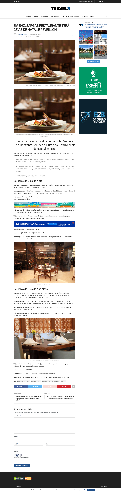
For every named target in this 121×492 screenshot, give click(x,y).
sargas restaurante (54, 381)
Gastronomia (31, 36)
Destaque (20, 21)
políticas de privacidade (79, 490)
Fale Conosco (17, 1)
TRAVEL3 (84, 16)
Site (47, 444)
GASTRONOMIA (55, 16)
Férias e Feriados (24, 36)
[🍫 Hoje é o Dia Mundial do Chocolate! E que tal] (101, 52)
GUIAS (91, 16)
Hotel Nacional (38, 36)
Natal (39, 381)
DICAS (62, 16)
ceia (28, 381)
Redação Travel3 (23, 34)
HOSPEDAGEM (44, 16)
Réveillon (44, 381)
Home (15, 21)
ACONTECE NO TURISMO (72, 16)
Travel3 (19, 486)
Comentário (17, 416)
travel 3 (63, 381)
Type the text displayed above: (21, 457)
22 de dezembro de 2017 (35, 34)
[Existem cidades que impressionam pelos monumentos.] (86, 37)
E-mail (16, 444)
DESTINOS (28, 16)
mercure (33, 381)
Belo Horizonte (21, 381)
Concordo (91, 490)
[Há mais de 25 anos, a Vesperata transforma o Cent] (101, 37)
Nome (16, 436)
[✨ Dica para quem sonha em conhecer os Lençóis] (86, 52)
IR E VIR (36, 16)
